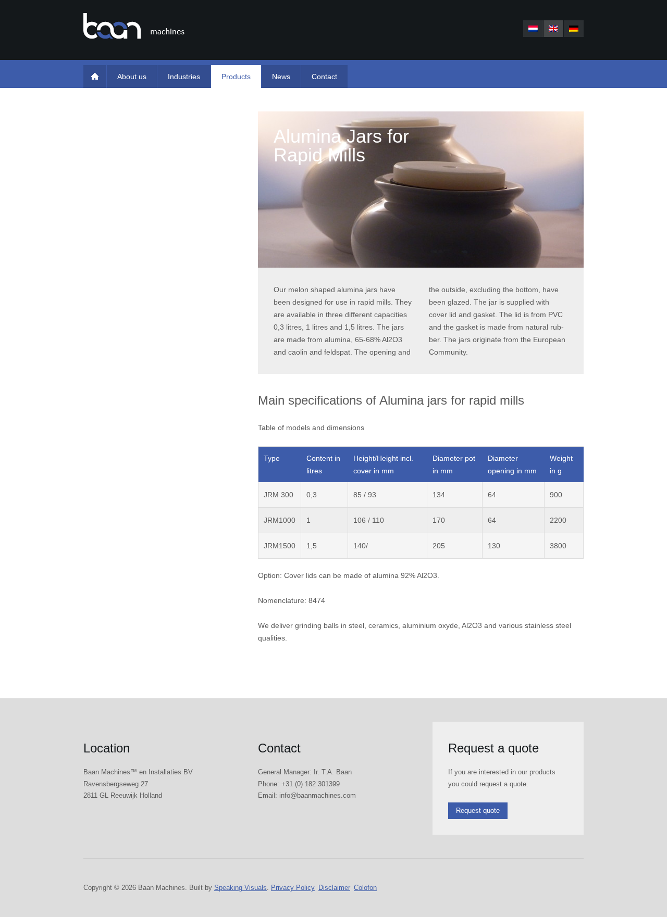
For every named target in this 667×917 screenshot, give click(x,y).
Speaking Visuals (240, 887)
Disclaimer (334, 887)
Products (236, 76)
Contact (324, 76)
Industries (184, 76)
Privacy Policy (293, 887)
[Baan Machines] (133, 26)
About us (131, 76)
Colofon (365, 887)
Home (94, 76)
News (281, 76)
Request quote (478, 810)
